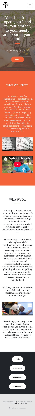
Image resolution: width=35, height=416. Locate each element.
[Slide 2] (17, 148)
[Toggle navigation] (30, 5)
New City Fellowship (25, 402)
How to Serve (17, 386)
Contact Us (15, 404)
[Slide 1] (14, 148)
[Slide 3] (21, 148)
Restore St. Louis (9, 402)
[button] (4, 144)
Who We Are (17, 368)
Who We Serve (17, 377)
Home (17, 359)
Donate (17, 59)
